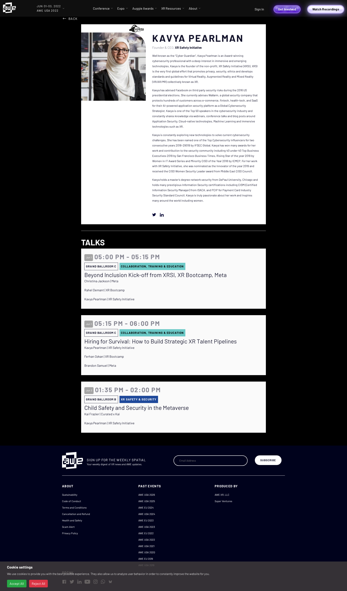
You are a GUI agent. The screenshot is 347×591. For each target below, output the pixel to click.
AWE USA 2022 (146, 539)
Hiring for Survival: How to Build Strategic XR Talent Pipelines (160, 341)
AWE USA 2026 (146, 494)
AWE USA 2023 (146, 526)
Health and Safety (72, 520)
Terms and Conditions (74, 507)
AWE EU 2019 (145, 558)
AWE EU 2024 (146, 507)
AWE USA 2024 (146, 514)
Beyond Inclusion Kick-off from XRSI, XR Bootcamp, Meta (155, 274)
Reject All (38, 583)
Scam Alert (68, 526)
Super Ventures (223, 501)
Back (73, 18)
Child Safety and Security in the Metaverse (136, 407)
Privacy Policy (70, 533)
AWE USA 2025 (146, 501)
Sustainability (69, 494)
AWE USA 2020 (146, 552)
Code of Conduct (71, 501)
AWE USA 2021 (146, 546)
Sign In (259, 9)
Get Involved (287, 9)
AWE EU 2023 (146, 520)
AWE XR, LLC (222, 494)
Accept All (17, 583)
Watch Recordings (325, 9)
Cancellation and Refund (76, 514)
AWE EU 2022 (146, 533)
